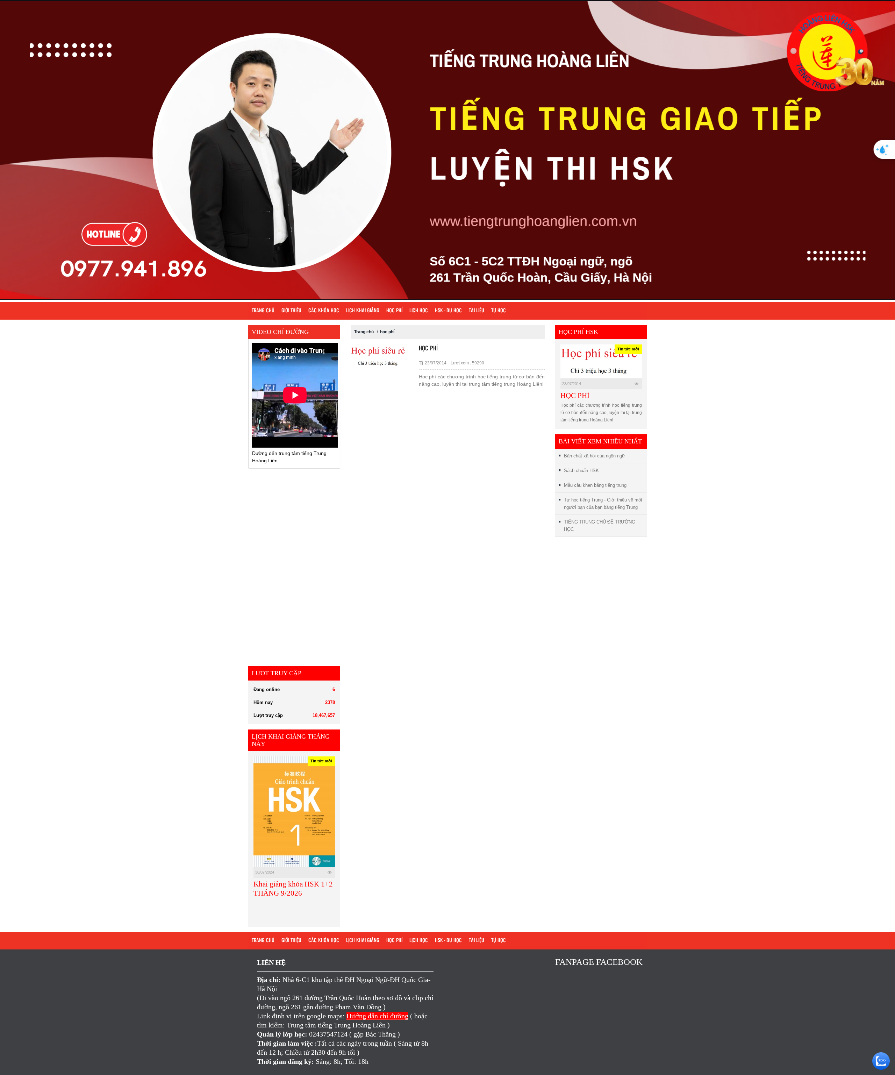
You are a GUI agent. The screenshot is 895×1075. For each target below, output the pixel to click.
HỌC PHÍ (574, 395)
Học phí (394, 310)
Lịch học (418, 310)
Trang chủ (263, 310)
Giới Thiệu (291, 310)
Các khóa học (323, 310)
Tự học (498, 310)
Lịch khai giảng (362, 310)
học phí (387, 331)
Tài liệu (476, 310)
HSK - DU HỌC (448, 310)
